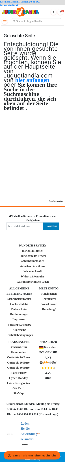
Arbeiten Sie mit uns (32, 266)
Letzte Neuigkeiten (18, 383)
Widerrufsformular (32, 276)
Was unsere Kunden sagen (32, 281)
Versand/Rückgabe (19, 324)
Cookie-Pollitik (19, 304)
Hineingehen (49, 293)
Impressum (19, 319)
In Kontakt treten (32, 250)
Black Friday (18, 372)
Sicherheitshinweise (19, 298)
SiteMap (18, 393)
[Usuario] (53, 12)
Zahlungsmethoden (32, 260)
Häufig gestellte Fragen (32, 255)
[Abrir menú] (5, 21)
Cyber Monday (18, 377)
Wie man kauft (32, 271)
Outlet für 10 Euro (18, 357)
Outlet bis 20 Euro (18, 362)
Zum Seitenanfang (56, 201)
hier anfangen (32, 80)
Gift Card (18, 388)
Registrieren (49, 298)
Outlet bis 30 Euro (18, 367)
